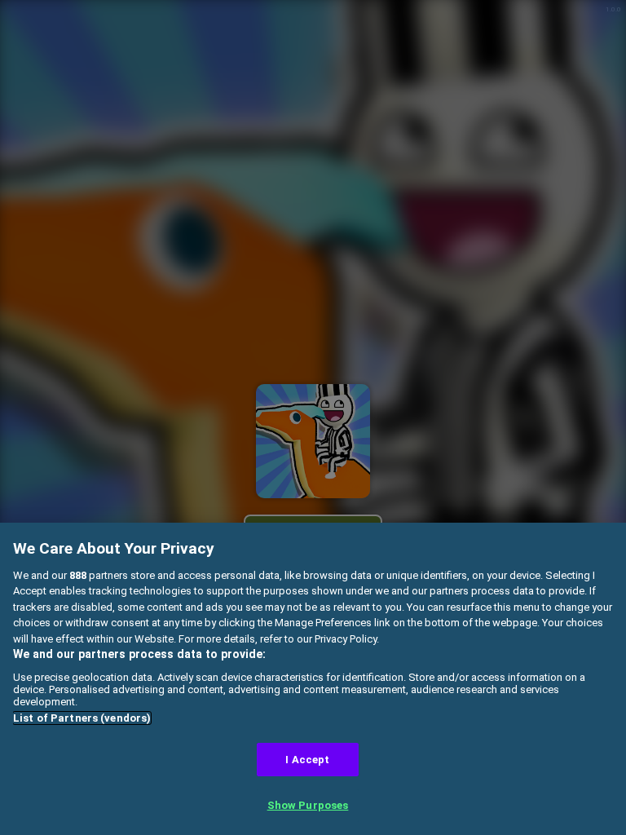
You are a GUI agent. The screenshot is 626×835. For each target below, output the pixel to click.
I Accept (307, 759)
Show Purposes (308, 805)
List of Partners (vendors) (82, 718)
